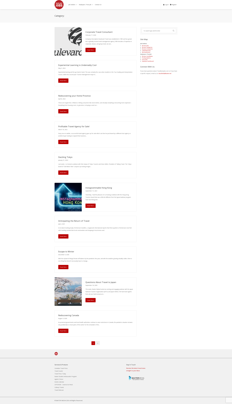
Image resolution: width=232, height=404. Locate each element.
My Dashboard (146, 52)
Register (174, 4)
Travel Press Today (60, 374)
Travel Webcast (59, 390)
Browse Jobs (145, 45)
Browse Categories (147, 47)
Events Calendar (59, 382)
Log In (166, 4)
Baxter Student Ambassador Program (66, 376)
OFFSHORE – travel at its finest (64, 384)
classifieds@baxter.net (164, 73)
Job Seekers (71, 4)
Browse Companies (147, 49)
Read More (90, 50)
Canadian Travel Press (61, 368)
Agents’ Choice (59, 379)
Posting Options (146, 58)
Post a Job (144, 59)
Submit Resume (146, 50)
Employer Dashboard (148, 61)
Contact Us (98, 4)
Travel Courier (59, 371)
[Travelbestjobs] (59, 9)
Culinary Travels (59, 387)
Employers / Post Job (85, 4)
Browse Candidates (147, 56)
